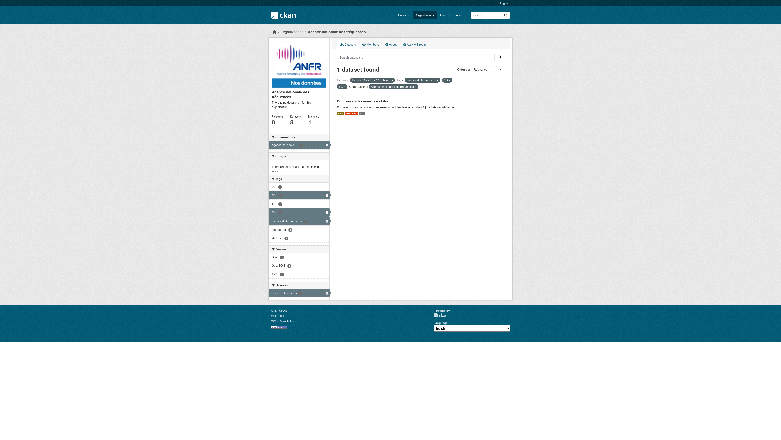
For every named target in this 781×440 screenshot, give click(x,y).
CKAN (440, 315)
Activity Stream (416, 44)
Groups (445, 15)
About (460, 15)
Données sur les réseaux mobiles (362, 101)
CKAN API (277, 316)
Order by (463, 69)
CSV (340, 113)
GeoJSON (351, 113)
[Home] (275, 31)
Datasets (404, 15)
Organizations (425, 15)
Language (441, 323)
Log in (504, 3)
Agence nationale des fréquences (337, 31)
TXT (362, 113)
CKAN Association (282, 321)
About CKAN (279, 311)
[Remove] (392, 80)
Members (372, 44)
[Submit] (506, 15)
